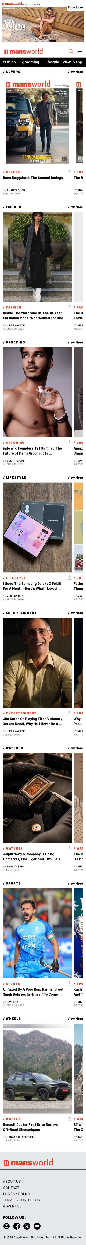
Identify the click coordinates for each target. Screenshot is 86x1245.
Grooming (30, 62)
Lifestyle (52, 62)
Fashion (9, 62)
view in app (72, 62)
